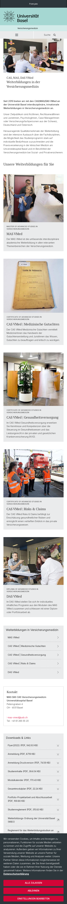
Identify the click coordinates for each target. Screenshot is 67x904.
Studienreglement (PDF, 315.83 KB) (25, 809)
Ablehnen (33, 890)
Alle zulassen (33, 882)
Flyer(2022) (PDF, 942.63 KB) (23, 745)
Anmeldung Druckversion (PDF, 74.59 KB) (29, 762)
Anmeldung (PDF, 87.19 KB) (21, 754)
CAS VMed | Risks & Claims (22, 663)
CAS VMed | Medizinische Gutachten (27, 646)
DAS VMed (13, 672)
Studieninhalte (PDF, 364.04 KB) (24, 771)
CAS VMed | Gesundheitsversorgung (27, 654)
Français (33, 4)
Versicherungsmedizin (27, 28)
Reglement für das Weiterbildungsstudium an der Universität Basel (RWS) (31, 832)
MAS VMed (13, 637)
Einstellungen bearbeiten (33, 898)
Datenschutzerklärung (16, 874)
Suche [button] (47, 35)
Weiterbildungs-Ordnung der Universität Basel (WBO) (31, 820)
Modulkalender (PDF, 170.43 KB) (24, 780)
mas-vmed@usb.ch (18, 717)
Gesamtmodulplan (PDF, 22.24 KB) (25, 788)
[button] (16, 35)
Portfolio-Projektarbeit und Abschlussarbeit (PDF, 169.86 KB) (30, 799)
